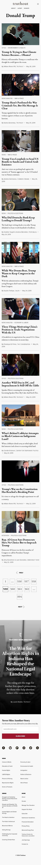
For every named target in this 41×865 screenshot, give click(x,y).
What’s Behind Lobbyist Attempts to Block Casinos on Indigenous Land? (20, 436)
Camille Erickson (9, 450)
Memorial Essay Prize (28, 830)
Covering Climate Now (8, 840)
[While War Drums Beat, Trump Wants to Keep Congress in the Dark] (20, 253)
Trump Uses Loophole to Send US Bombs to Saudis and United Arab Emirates (20, 162)
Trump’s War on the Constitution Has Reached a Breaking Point (20, 490)
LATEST (20, 8)
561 (20, 589)
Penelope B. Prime (10, 344)
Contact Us (25, 844)
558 (34, 582)
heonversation (23, 344)
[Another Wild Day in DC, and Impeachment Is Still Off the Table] (20, 365)
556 (19, 582)
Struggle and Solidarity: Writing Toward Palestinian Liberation (9, 798)
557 (26, 582)
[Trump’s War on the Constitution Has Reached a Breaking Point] (20, 471)
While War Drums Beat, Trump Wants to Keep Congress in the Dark (19, 273)
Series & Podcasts (7, 787)
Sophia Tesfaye (9, 290)
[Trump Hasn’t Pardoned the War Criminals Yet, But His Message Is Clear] (20, 85)
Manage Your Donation (28, 805)
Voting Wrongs (6, 830)
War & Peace (19, 98)
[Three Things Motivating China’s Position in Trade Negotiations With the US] (20, 309)
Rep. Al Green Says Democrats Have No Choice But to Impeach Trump (19, 543)
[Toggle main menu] (38, 4)
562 (27, 589)
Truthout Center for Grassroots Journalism (28, 835)
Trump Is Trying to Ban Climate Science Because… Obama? (19, 53)
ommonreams (23, 179)
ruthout (19, 67)
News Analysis (7, 98)
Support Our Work (27, 809)
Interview (5, 535)
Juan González (21, 560)
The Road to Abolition (8, 817)
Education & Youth (7, 766)
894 (19, 597)
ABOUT (13, 8)
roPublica (33, 232)
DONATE (26, 8)
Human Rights (6, 770)
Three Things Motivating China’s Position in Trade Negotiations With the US (19, 330)
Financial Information (28, 822)
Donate (24, 801)
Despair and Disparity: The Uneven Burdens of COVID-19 (10, 805)
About (23, 797)
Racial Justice (24, 779)
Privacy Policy (25, 826)
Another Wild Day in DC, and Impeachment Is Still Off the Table (20, 384)
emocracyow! (33, 560)
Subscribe (24, 814)
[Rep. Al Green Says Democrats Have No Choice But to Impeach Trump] (20, 522)
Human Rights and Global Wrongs (9, 812)
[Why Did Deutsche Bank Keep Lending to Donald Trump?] (20, 200)
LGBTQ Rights (6, 774)
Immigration (23, 770)
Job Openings (26, 840)
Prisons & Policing (7, 779)
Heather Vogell (9, 232)
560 (12, 589)
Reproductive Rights (8, 783)
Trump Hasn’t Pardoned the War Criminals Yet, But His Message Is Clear (20, 105)
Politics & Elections (15, 213)
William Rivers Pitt (10, 66)
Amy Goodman (9, 560)
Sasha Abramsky (9, 123)
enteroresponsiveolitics (27, 451)
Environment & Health (16, 48)
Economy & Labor (21, 323)
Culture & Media (6, 762)
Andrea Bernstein (22, 232)
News (4, 155)
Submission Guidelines (28, 818)
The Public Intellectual (8, 821)
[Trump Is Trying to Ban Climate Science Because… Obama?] (20, 34)
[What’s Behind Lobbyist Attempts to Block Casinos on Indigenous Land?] (20, 415)
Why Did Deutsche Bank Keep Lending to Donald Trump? (18, 219)
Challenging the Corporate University (9, 834)
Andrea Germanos (10, 179)
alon (17, 291)
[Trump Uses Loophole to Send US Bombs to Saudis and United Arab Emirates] (20, 141)
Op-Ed (4, 48)
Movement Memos (7, 826)
